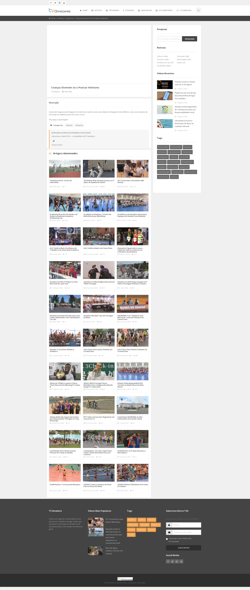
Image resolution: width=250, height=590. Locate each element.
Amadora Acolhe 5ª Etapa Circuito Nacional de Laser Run (64, 283)
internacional (190, 172)
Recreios (151, 520)
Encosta (151, 529)
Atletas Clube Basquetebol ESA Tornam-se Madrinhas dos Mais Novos (130, 385)
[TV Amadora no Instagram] (60, 3)
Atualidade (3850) (164, 66)
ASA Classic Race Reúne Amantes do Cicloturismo (132, 350)
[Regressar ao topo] (241, 573)
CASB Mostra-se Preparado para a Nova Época (131, 452)
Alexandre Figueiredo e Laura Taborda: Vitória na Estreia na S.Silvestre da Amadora (129, 250)
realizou (187, 147)
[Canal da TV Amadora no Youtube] (64, 3)
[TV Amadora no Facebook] (51, 3)
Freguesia (156, 525)
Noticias (61, 18)
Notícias (98, 10)
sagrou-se (184, 167)
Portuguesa (163, 157)
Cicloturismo (177, 172)
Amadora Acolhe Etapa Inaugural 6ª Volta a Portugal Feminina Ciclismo (132, 283)
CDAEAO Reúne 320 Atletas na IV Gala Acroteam (132, 485)
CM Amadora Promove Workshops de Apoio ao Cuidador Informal (184, 123)
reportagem (163, 147)
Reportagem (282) (184, 59)
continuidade (173, 162)
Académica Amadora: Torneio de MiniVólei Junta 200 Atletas (97, 215)
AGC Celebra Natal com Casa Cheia (98, 248)
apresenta (184, 157)
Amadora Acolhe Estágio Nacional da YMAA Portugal (99, 283)
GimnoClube (176, 147)
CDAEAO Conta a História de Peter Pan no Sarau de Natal (98, 485)
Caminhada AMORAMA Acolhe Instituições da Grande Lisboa (129, 418)
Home (85, 10)
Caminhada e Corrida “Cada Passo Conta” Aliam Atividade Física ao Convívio (98, 453)
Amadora (162, 152)
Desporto (69, 18)
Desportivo (187, 152)
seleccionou (163, 177)
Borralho (161, 162)
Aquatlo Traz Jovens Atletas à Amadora (62, 350)
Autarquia (141, 529)
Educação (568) (183, 56)
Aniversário (132, 525)
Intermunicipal (164, 172)
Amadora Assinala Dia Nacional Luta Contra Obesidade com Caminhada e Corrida (65, 317)
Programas (114, 10)
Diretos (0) (181, 62)
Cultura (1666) (162, 56)
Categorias (58, 125)
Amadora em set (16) (165, 62)
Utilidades (129, 10)
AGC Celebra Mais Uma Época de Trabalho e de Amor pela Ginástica (64, 249)
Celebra (142, 520)
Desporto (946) (162, 59)
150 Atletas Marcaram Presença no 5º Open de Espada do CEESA (99, 181)
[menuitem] (84, 10)
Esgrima (174, 157)
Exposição (144, 525)
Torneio (131, 529)
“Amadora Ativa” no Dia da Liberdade (61, 181)
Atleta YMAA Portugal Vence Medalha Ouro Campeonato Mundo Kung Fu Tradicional (98, 385)
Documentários (166, 10)
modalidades (187, 162)
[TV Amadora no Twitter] (55, 3)
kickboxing (172, 167)
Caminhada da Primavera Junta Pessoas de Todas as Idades (63, 452)
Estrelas (174, 177)
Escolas (131, 534)
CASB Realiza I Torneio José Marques (65, 484)
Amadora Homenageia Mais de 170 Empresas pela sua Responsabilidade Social (186, 109)
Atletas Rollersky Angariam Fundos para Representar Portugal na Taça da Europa (64, 419)
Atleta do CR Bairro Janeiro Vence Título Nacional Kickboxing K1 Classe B (65, 385)
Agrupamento (174, 152)
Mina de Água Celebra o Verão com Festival (114, 551)
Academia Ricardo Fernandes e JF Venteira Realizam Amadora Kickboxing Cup (64, 216)
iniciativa (161, 167)
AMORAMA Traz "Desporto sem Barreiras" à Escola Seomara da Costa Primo (130, 317)
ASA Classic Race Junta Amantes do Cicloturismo (98, 350)
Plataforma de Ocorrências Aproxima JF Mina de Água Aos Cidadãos (185, 96)
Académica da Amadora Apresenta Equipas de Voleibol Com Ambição (132, 215)
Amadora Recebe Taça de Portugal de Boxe (98, 316)
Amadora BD (146, 10)
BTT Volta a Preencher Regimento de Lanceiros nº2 (99, 418)
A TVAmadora (185, 10)
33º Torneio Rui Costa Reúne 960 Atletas (130, 181)
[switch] (167, 539)
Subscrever (53, 141)
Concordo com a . (180, 540)
